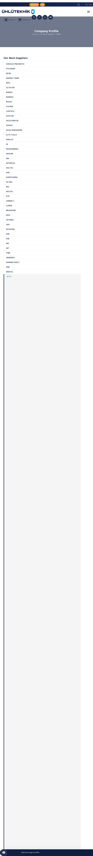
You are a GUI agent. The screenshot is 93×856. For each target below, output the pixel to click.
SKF (7, 243)
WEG (8, 83)
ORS (8, 224)
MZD (8, 215)
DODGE (9, 125)
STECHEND (10, 68)
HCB (8, 172)
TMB (8, 253)
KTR (7, 196)
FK (7, 144)
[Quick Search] (79, 4)
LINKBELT (10, 201)
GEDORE (9, 153)
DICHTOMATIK (12, 120)
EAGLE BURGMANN (14, 130)
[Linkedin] (45, 17)
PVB (7, 238)
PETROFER (10, 229)
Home (34, 34)
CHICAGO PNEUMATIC (15, 64)
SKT (7, 248)
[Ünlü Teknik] (18, 13)
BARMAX (9, 97)
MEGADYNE (11, 210)
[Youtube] (50, 17)
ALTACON (10, 87)
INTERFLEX (10, 163)
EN (90, 5)
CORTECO (10, 111)
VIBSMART (10, 257)
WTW (9, 276)
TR (86, 5)
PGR (7, 234)
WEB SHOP (34, 5)
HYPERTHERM (11, 177)
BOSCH (9, 102)
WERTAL (9, 272)
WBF (8, 267)
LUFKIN (9, 205)
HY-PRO (9, 182)
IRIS (7, 187)
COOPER (9, 106)
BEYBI (8, 73)
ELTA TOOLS (11, 135)
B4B (42, 5)
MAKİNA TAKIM (12, 78)
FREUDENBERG (12, 149)
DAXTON (10, 116)
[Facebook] (39, 17)
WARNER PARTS (12, 262)
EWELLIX (9, 139)
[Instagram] (34, 17)
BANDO (9, 92)
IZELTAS (9, 168)
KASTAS (9, 191)
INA (7, 158)
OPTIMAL (10, 220)
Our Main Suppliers (46, 34)
